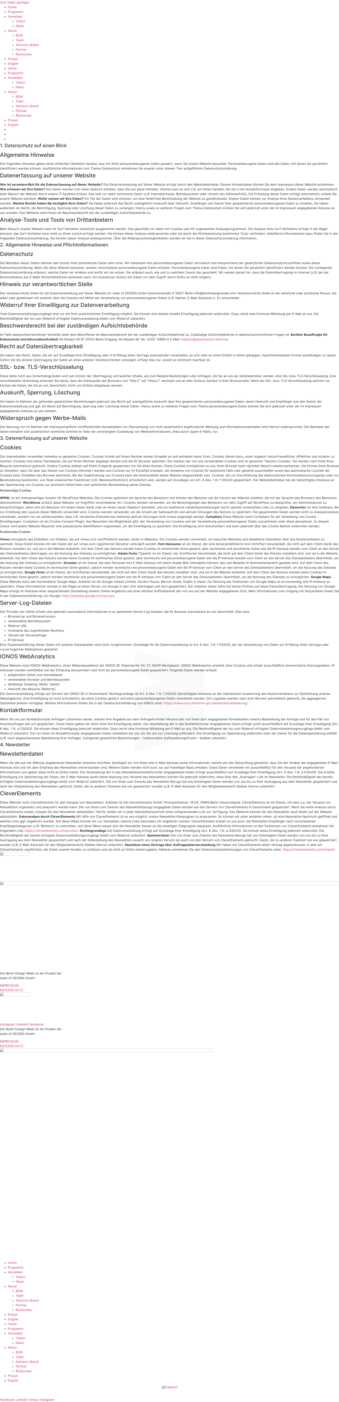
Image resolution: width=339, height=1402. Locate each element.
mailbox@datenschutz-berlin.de (204, 339)
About (12, 31)
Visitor (20, 21)
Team (20, 40)
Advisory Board (27, 45)
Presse (13, 59)
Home (12, 7)
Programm (15, 12)
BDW (19, 35)
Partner (21, 49)
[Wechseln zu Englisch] (169, 1387)
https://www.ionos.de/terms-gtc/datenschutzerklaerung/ (205, 703)
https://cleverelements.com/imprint (309, 849)
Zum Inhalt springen (14, 2)
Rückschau (24, 54)
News (20, 26)
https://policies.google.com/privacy (88, 596)
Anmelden (15, 16)
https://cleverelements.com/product (51, 831)
